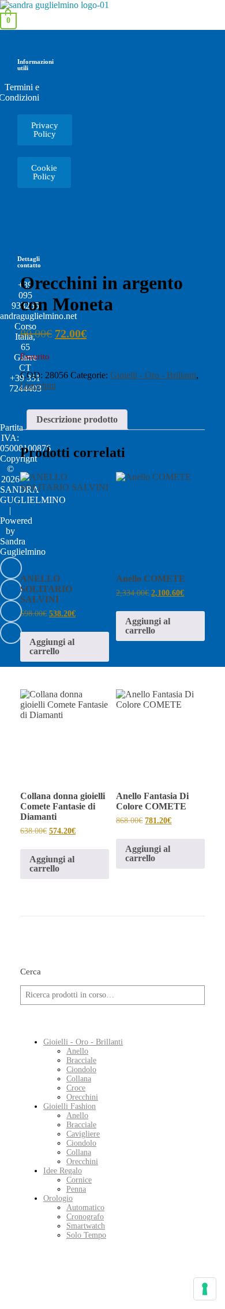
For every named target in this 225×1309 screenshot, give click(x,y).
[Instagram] (11, 590)
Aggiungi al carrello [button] (51, 646)
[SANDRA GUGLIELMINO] (54, 5)
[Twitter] (11, 633)
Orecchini (38, 385)
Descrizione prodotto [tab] (77, 419)
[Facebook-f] (11, 611)
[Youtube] (11, 568)
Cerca (30, 971)
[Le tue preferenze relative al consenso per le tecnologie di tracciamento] (205, 1289)
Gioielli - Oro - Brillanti (153, 375)
